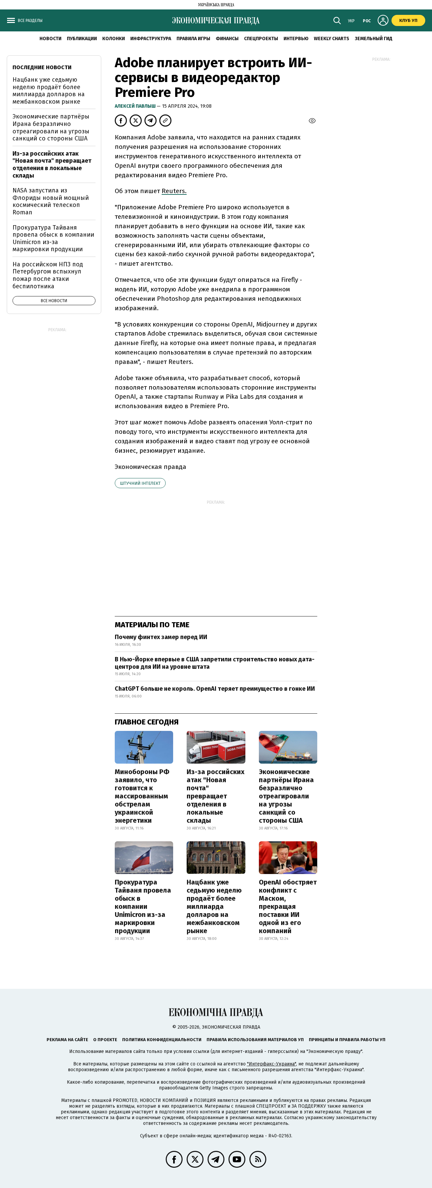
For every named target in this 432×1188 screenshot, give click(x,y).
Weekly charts (331, 39)
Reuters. (174, 191)
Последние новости (42, 67)
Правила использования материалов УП (255, 1039)
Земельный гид (374, 39)
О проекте (105, 1039)
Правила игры (193, 39)
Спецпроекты (261, 39)
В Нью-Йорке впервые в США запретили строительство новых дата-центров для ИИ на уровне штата (215, 663)
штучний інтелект (140, 483)
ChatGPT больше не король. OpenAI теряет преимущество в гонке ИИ (215, 688)
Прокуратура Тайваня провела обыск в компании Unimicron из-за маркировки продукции (143, 906)
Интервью (296, 39)
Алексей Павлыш (136, 106)
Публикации (82, 39)
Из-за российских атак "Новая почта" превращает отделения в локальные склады (215, 796)
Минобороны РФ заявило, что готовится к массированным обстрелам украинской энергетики (142, 796)
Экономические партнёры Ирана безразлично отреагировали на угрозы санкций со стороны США (286, 796)
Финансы (227, 39)
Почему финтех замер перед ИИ (161, 637)
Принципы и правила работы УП (347, 1039)
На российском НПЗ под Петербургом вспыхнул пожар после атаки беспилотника (47, 275)
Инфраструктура (150, 39)
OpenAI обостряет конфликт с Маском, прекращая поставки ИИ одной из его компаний (288, 906)
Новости (50, 39)
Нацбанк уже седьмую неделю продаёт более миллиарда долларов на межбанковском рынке (214, 906)
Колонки (113, 39)
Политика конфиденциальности (161, 1039)
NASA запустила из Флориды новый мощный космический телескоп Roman (50, 201)
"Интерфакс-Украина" (271, 1064)
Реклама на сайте (67, 1039)
